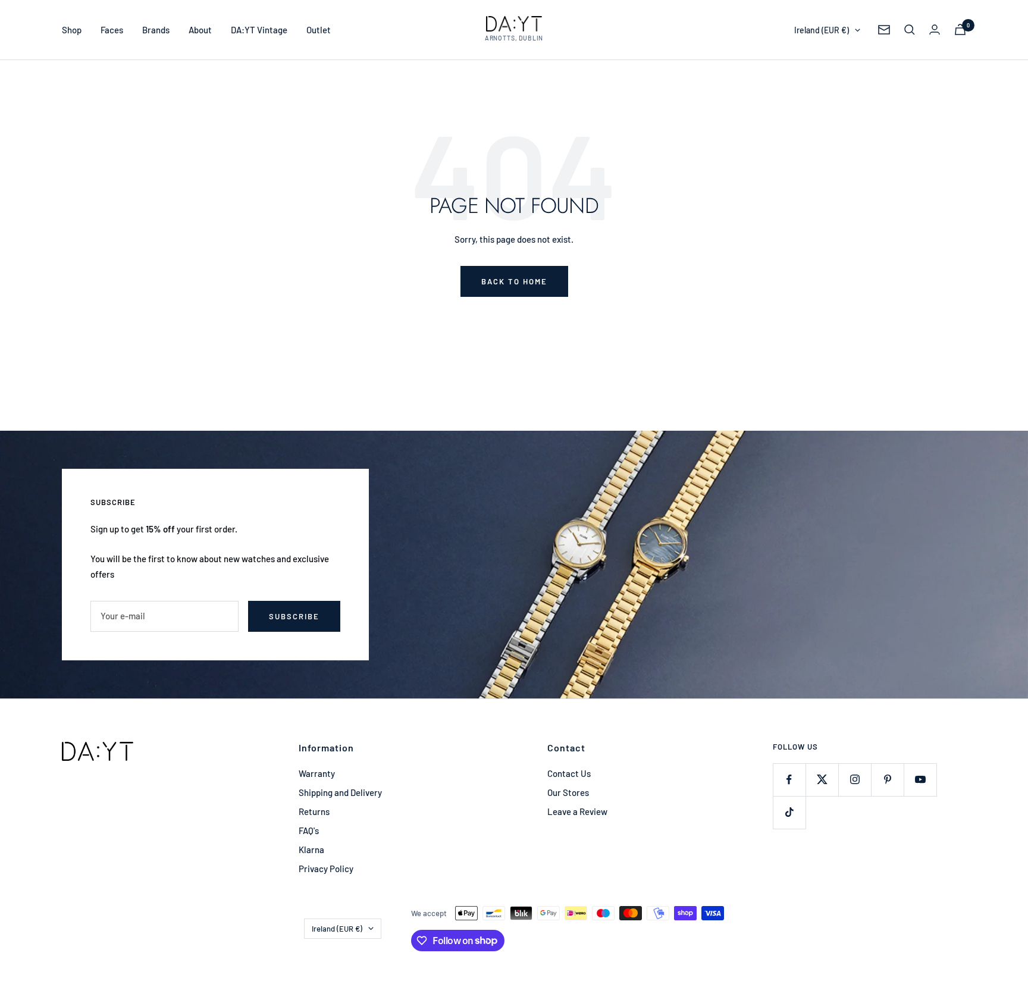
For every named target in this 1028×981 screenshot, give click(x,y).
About (200, 29)
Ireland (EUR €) (821, 30)
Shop (72, 29)
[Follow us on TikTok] (789, 812)
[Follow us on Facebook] (789, 779)
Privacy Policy (326, 868)
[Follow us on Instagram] (854, 779)
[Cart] (960, 29)
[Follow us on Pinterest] (887, 779)
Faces (112, 29)
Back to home (514, 281)
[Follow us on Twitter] (822, 779)
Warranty (317, 773)
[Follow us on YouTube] (920, 779)
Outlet (318, 29)
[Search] (909, 29)
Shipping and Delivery (340, 792)
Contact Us (569, 773)
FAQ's (309, 830)
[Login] (934, 29)
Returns (314, 811)
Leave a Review (577, 811)
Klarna (311, 849)
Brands (156, 29)
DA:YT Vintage (259, 29)
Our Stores (568, 792)
